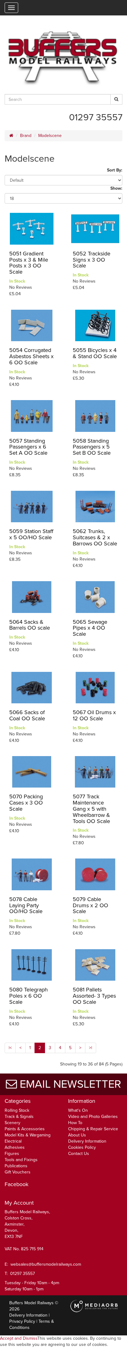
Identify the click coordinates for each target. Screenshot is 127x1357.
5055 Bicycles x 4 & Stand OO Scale (95, 353)
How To (75, 1122)
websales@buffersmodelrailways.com (45, 1264)
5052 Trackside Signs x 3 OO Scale (91, 259)
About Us (77, 1135)
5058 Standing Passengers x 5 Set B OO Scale (92, 447)
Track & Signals (19, 1116)
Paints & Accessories (25, 1129)
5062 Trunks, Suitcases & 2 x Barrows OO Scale (95, 537)
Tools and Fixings (21, 1159)
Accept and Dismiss (18, 1338)
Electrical (13, 1141)
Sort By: (114, 170)
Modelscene (50, 135)
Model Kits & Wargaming (28, 1135)
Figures (12, 1153)
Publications (16, 1166)
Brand (25, 135)
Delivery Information (87, 1141)
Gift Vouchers (18, 1172)
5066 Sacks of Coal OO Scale (27, 715)
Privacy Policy (22, 1321)
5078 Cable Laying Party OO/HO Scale (26, 905)
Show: (116, 188)
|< (10, 1047)
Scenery (12, 1122)
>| (90, 1047)
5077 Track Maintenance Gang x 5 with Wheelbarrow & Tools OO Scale (91, 808)
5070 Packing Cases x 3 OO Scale (26, 802)
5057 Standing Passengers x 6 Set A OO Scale (28, 447)
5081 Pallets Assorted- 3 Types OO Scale (94, 995)
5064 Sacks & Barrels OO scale (29, 625)
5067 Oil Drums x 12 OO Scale (94, 715)
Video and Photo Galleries (93, 1116)
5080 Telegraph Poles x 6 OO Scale (28, 995)
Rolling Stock (17, 1110)
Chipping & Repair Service (93, 1129)
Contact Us (78, 1153)
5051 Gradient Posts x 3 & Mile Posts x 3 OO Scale (28, 262)
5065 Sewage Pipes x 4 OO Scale (90, 628)
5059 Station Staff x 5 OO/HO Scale (31, 534)
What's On (78, 1110)
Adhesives (15, 1147)
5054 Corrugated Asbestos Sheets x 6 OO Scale (31, 356)
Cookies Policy (82, 1147)
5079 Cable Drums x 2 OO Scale (90, 905)
